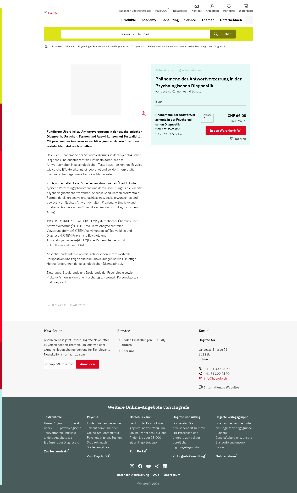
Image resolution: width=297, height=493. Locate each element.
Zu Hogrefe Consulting (189, 456)
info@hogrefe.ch (215, 378)
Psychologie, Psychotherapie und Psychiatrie (103, 46)
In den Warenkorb (223, 131)
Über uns (128, 351)
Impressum (172, 475)
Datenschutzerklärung (133, 475)
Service (190, 20)
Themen (207, 20)
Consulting (170, 20)
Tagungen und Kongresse (135, 10)
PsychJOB (161, 10)
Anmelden (87, 364)
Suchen (226, 34)
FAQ (162, 340)
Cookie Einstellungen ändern (137, 342)
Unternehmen (231, 20)
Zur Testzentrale (56, 451)
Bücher (70, 46)
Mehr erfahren (226, 456)
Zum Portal (138, 451)
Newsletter (180, 10)
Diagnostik (138, 46)
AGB (156, 475)
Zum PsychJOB (98, 456)
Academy (148, 20)
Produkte (128, 20)
